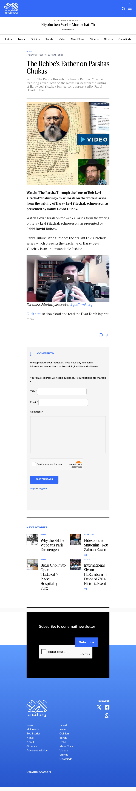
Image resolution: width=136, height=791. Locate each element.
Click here (34, 313)
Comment (36, 412)
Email (34, 402)
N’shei (61, 39)
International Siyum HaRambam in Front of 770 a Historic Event (95, 574)
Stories (108, 39)
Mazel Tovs (77, 39)
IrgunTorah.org (81, 304)
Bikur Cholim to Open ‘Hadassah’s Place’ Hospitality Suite (53, 576)
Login (33, 489)
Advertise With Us (37, 750)
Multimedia (33, 729)
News (21, 39)
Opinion (35, 39)
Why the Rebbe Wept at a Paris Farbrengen (52, 545)
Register (43, 489)
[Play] (68, 278)
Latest (9, 39)
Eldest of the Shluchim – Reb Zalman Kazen (96, 545)
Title (33, 391)
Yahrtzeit (89, 535)
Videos (94, 39)
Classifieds (124, 39)
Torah (49, 39)
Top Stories (33, 734)
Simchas (32, 746)
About (30, 742)
